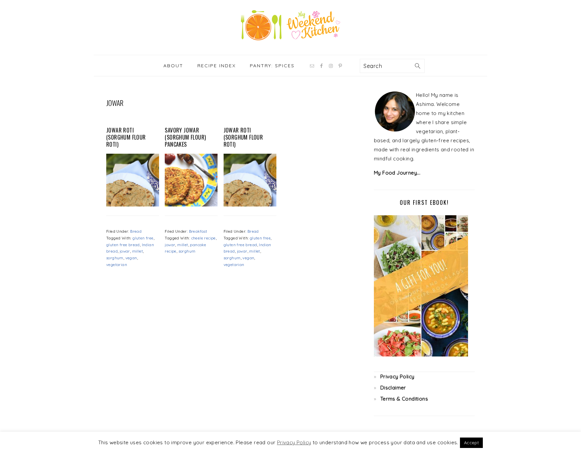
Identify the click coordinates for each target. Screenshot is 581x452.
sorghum (114, 258)
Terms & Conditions (404, 399)
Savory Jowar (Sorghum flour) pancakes (185, 137)
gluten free (142, 238)
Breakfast (198, 231)
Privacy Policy (397, 376)
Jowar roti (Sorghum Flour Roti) (126, 137)
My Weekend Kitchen (290, 25)
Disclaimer (393, 387)
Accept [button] (471, 442)
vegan (131, 258)
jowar (125, 251)
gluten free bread (123, 244)
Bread (136, 231)
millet (137, 251)
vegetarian (116, 264)
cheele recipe (203, 238)
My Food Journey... (397, 173)
